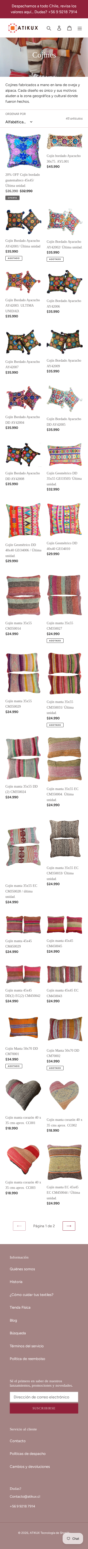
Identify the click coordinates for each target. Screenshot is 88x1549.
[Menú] (80, 28)
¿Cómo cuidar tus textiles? (32, 1295)
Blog (13, 1320)
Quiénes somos (22, 1269)
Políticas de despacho (28, 1453)
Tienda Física (20, 1307)
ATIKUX (35, 1533)
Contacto (18, 1441)
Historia (16, 1282)
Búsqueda (18, 1333)
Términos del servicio (27, 1346)
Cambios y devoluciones (30, 1466)
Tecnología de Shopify (55, 1533)
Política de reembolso (27, 1359)
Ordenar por (15, 114)
